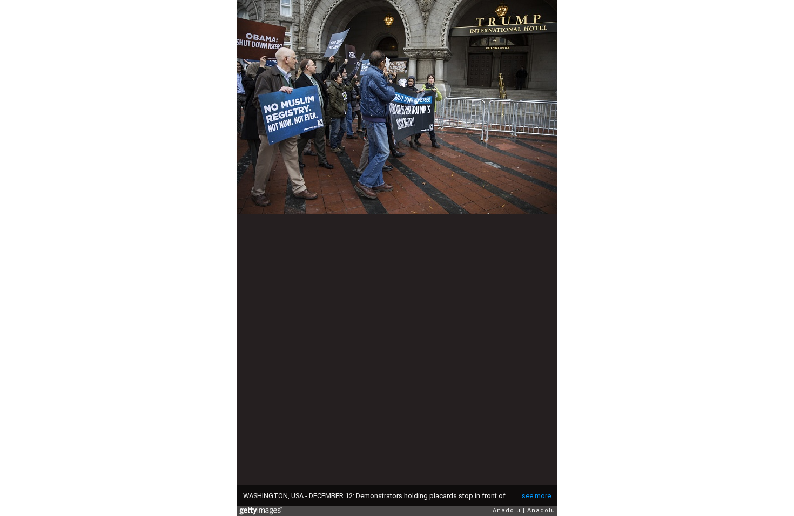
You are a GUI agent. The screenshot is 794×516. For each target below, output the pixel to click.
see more (536, 496)
